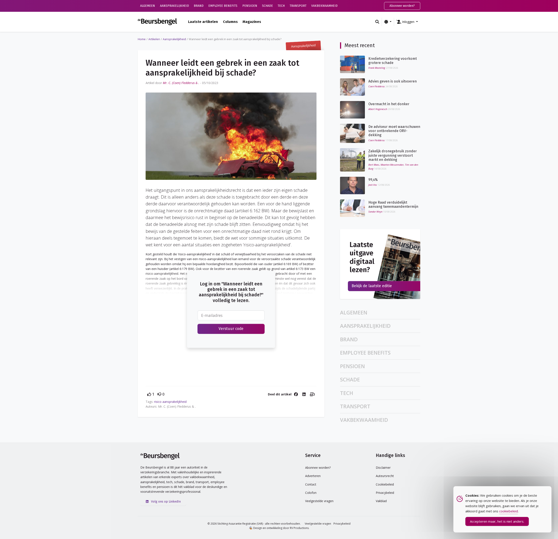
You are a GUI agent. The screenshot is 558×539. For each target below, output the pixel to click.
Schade (267, 6)
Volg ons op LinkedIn (165, 501)
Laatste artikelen (203, 21)
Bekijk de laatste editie (372, 286)
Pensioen (249, 6)
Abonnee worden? (402, 6)
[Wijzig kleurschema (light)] (388, 22)
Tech (281, 6)
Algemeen (147, 6)
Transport (298, 6)
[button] (407, 22)
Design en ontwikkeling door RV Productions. (281, 528)
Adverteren (313, 476)
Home (142, 39)
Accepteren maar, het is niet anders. (497, 521)
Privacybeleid (385, 493)
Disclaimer (383, 467)
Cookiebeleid (385, 484)
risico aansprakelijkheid (170, 402)
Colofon (310, 493)
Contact (310, 484)
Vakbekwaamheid (324, 6)
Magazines (252, 21)
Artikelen (154, 39)
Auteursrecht (385, 476)
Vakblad (381, 501)
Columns (230, 21)
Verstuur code (231, 328)
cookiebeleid (508, 511)
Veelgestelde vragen (319, 501)
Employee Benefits (222, 6)
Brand (199, 6)
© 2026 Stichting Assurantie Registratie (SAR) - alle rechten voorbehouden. (254, 523)
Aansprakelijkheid (174, 6)
